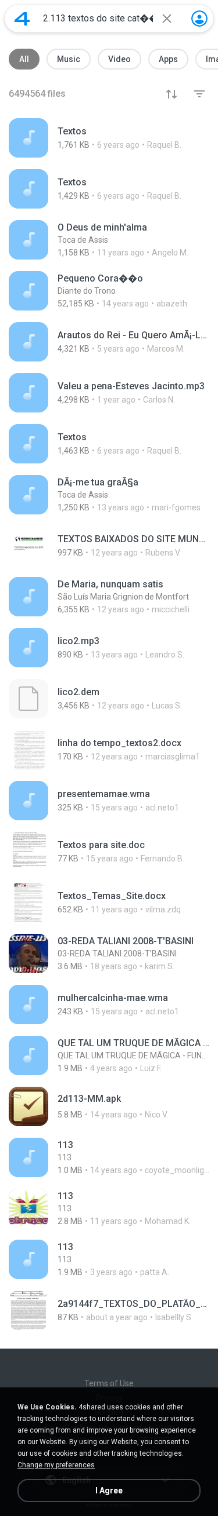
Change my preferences (56, 1465)
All (24, 59)
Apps (168, 59)
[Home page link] (22, 18)
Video (119, 59)
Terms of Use (109, 1383)
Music (68, 59)
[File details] (109, 138)
